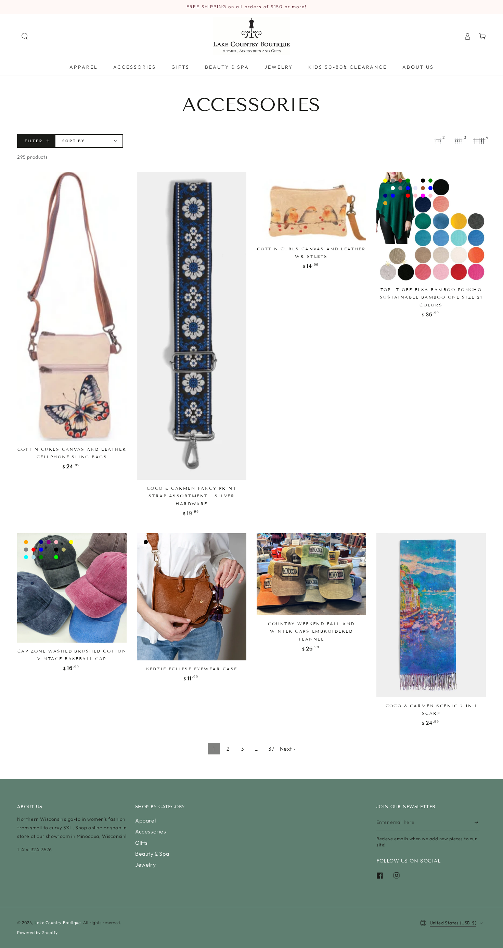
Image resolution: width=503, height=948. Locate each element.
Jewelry (145, 864)
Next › (287, 748)
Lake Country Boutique (58, 922)
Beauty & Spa (152, 853)
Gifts (141, 842)
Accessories (150, 831)
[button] (24, 36)
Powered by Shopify (37, 932)
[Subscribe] (477, 822)
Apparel (145, 820)
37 (271, 748)
